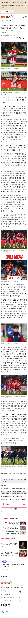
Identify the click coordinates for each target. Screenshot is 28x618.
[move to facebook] (2, 605)
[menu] (25, 16)
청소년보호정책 (15, 585)
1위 (17, 285)
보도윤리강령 (20, 587)
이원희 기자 (3, 32)
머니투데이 (12, 590)
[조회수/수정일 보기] (7, 31)
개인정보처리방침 (9, 585)
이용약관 (7, 587)
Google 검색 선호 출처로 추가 (8, 35)
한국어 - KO (8, 601)
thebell (9, 591)
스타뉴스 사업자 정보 (4, 594)
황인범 (15, 97)
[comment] (20, 38)
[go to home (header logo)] (7, 16)
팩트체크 (15, 587)
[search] (22, 16)
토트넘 (12, 160)
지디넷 (2, 591)
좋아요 (15, 509)
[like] (17, 38)
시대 (5, 591)
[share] (23, 38)
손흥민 (7, 160)
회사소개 (2, 585)
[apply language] (11, 11)
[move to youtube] (9, 605)
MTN (16, 590)
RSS (11, 587)
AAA (13, 591)
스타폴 (22, 591)
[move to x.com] (5, 605)
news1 (24, 590)
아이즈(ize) (18, 591)
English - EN (8, 11)
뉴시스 (20, 590)
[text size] (26, 38)
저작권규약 (3, 587)
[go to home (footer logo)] (6, 582)
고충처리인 (21, 585)
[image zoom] (25, 65)
